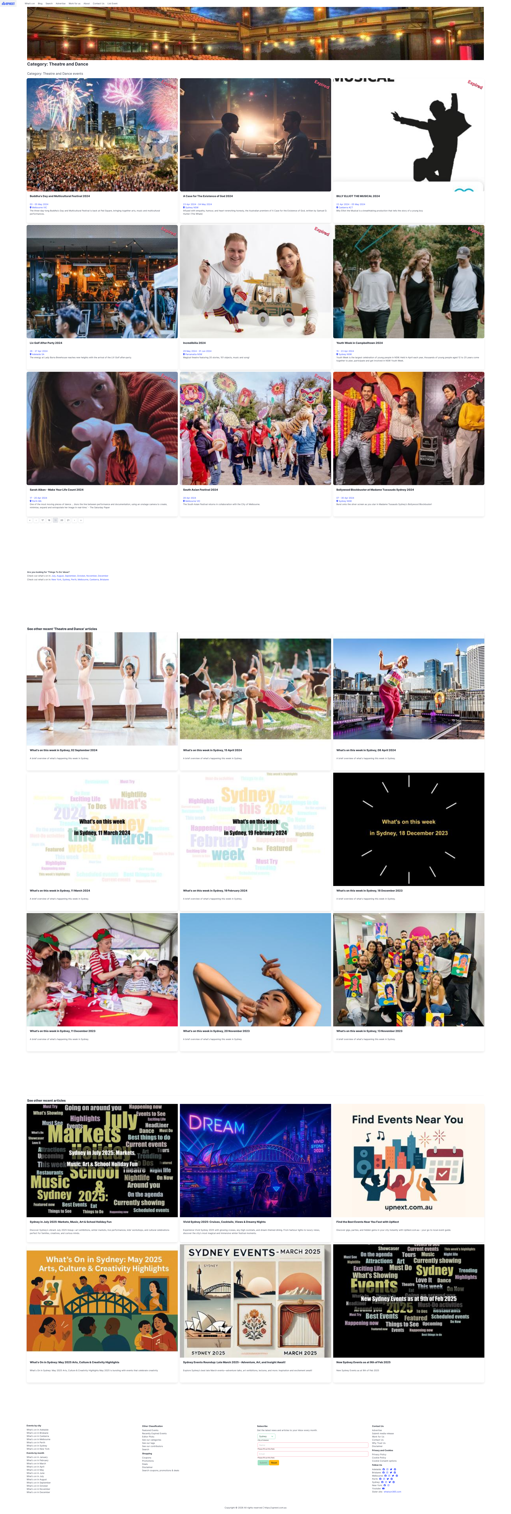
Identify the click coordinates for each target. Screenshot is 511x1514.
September (70, 575)
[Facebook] (384, 1469)
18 (49, 520)
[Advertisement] (12, 23)
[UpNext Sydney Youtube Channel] (383, 1488)
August (60, 575)
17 (43, 520)
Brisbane (104, 579)
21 (68, 520)
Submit (263, 1462)
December (103, 575)
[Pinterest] (395, 1469)
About (87, 3)
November (91, 575)
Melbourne (83, 579)
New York (56, 579)
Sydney (66, 579)
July (53, 575)
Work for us (74, 3)
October (81, 575)
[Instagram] (388, 1469)
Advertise (60, 3)
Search (49, 3)
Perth (74, 579)
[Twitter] (391, 1469)
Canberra (94, 579)
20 (61, 520)
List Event (113, 3)
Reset (274, 1462)
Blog (40, 3)
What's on (30, 3)
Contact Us (98, 3)
